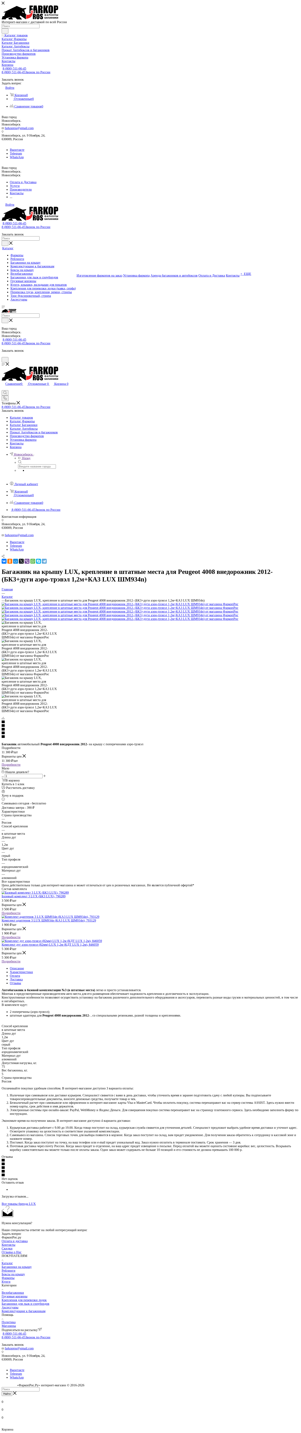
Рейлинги (8, 1270)
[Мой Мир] (15, 561)
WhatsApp (17, 157)
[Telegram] (44, 561)
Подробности (11, 764)
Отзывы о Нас (12, 1252)
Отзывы (15, 983)
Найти (7, 1393)
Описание (17, 968)
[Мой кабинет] (3, 355)
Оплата (15, 975)
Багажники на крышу (17, 1267)
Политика (9, 1322)
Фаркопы (8, 1278)
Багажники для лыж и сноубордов (25, 1303)
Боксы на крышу (13, 1274)
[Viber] (27, 561)
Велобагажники (13, 1292)
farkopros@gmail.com (19, 128)
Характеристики (21, 972)
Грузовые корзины (14, 1296)
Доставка (16, 979)
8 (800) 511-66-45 (14, 68)
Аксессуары (10, 1307)
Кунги (6, 1281)
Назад (26, 458)
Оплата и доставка (15, 1241)
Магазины (9, 1326)
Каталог (7, 1263)
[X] (21, 561)
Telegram (16, 153)
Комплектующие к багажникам (23, 1311)
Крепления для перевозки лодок (24, 1300)
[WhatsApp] (32, 561)
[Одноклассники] (9, 561)
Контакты (8, 1244)
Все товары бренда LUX (19, 1204)
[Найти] (5, 31)
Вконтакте (17, 150)
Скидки (7, 1248)
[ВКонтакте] (4, 561)
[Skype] (38, 561)
